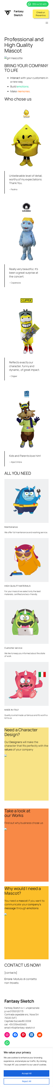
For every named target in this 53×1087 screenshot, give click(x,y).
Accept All (26, 1073)
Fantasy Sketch (19, 13)
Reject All (26, 1081)
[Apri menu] (47, 23)
